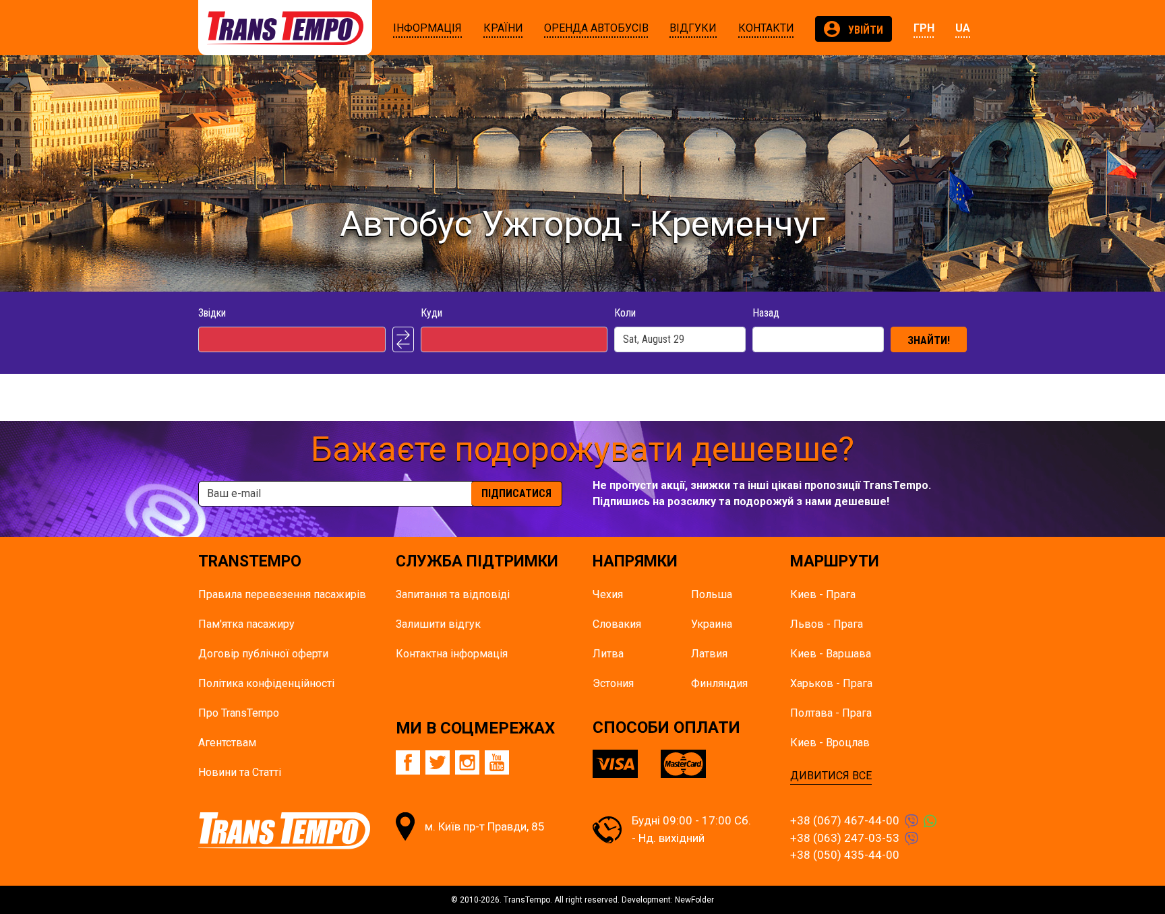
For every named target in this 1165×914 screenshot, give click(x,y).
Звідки (212, 312)
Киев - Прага (823, 594)
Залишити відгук (438, 624)
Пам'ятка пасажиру (246, 624)
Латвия (709, 653)
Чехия (608, 594)
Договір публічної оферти (263, 653)
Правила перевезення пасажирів (282, 594)
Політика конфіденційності (266, 683)
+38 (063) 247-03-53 (844, 838)
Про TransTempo (238, 713)
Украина (711, 624)
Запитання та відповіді (453, 594)
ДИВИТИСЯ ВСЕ (831, 775)
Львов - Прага (826, 624)
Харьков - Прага (831, 683)
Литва (608, 653)
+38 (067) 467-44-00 (844, 820)
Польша (711, 594)
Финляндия (719, 683)
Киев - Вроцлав (830, 742)
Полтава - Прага (831, 713)
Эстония (613, 683)
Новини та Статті (239, 772)
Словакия (617, 624)
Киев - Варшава (830, 653)
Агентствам (227, 742)
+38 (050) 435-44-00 (844, 854)
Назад (765, 312)
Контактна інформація (452, 653)
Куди (431, 312)
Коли (625, 312)
